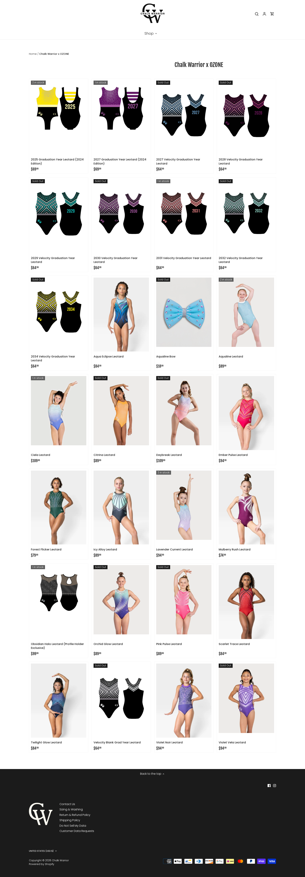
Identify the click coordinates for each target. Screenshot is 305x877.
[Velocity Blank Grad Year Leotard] (121, 698)
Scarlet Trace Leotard (234, 644)
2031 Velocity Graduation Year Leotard (183, 258)
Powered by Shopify (41, 864)
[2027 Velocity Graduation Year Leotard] (184, 115)
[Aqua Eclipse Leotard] (121, 314)
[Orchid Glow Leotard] (121, 599)
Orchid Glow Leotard (108, 644)
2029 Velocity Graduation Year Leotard (53, 260)
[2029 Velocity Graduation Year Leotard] (58, 213)
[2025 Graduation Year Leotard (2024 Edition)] (58, 108)
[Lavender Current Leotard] (184, 505)
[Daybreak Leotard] (184, 410)
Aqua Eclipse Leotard (109, 356)
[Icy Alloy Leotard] (121, 507)
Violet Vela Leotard (232, 742)
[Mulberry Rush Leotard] (246, 507)
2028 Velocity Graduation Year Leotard (241, 161)
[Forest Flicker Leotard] (58, 507)
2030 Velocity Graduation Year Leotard (115, 260)
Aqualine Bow (165, 356)
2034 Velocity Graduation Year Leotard (53, 358)
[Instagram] (274, 785)
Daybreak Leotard (169, 455)
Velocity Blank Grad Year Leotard (117, 742)
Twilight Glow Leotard (46, 742)
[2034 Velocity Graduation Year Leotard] (58, 312)
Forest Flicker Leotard (46, 549)
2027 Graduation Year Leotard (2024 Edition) (120, 161)
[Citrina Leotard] (121, 410)
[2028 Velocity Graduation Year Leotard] (246, 115)
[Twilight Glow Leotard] (58, 700)
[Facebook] (269, 785)
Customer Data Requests (76, 831)
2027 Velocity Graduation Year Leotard (178, 161)
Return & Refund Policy (74, 815)
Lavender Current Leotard (174, 549)
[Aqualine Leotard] (246, 312)
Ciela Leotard (40, 455)
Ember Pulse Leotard (233, 455)
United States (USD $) (41, 851)
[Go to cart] (272, 14)
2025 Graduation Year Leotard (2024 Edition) (57, 161)
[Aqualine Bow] (184, 312)
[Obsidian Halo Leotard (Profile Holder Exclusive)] (58, 593)
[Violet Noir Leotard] (184, 700)
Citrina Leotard (104, 455)
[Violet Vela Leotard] (246, 698)
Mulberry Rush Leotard (234, 549)
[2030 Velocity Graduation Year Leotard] (121, 213)
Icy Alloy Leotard (105, 549)
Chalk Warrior (60, 860)
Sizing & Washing (71, 809)
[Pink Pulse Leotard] (184, 599)
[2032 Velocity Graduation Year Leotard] (246, 213)
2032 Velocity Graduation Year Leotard (241, 260)
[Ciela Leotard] (58, 410)
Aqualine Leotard (231, 356)
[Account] (264, 14)
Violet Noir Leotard (169, 742)
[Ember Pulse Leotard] (246, 413)
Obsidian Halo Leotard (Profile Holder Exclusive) (57, 646)
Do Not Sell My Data (72, 826)
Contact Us (67, 804)
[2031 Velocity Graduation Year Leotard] (184, 213)
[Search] (257, 14)
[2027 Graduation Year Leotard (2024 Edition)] (121, 108)
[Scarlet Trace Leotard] (246, 602)
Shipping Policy (69, 820)
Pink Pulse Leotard (169, 644)
